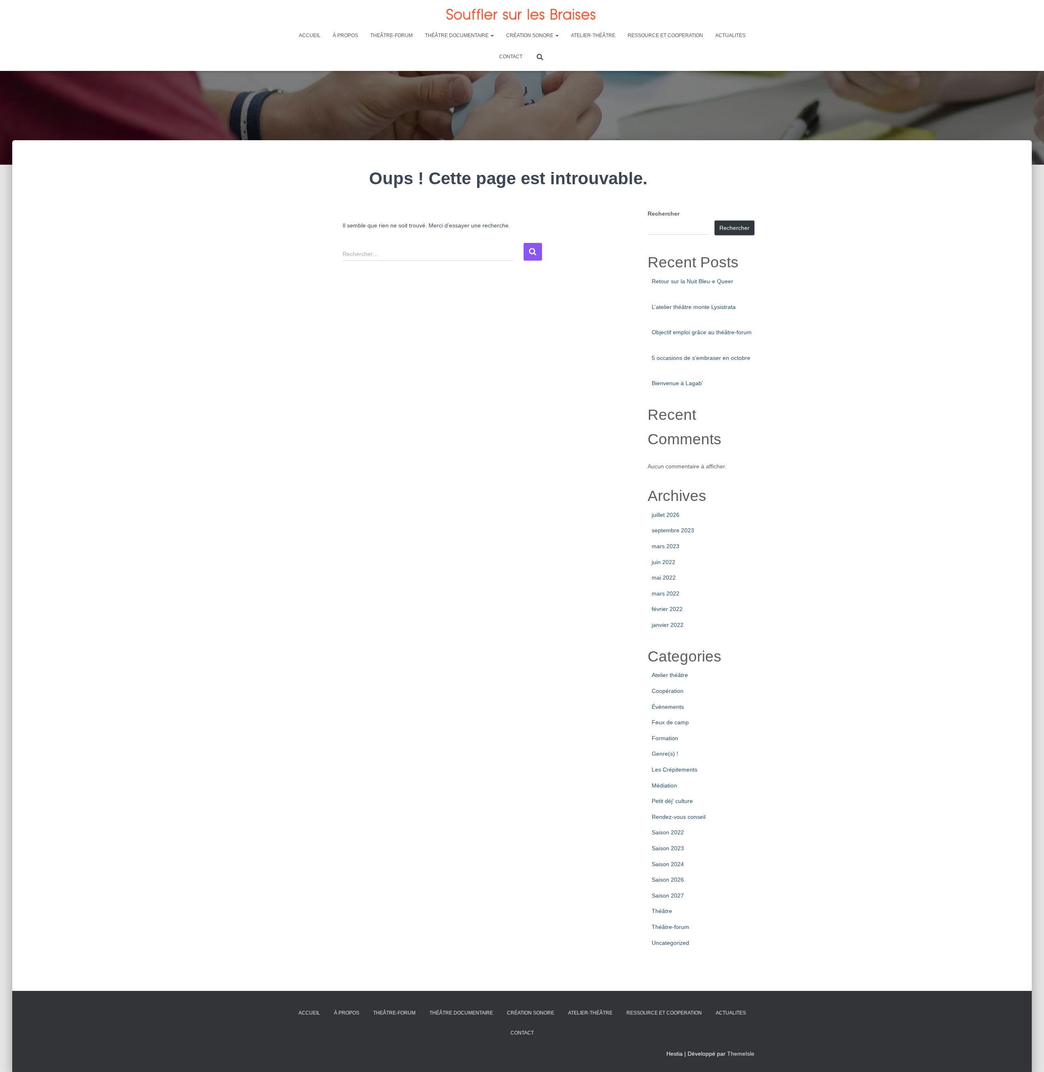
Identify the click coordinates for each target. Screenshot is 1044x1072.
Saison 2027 (668, 895)
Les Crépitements (674, 769)
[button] (492, 35)
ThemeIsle (740, 1053)
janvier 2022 (667, 625)
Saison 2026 (668, 879)
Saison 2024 (668, 864)
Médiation (664, 785)
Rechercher (663, 213)
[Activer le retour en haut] (1027, 1056)
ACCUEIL (310, 35)
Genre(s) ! (665, 753)
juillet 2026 (665, 515)
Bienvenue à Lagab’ (677, 383)
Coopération (667, 691)
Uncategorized (670, 943)
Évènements (668, 707)
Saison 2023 (668, 848)
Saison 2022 (668, 832)
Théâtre (662, 911)
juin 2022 (663, 562)
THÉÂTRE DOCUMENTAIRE (457, 35)
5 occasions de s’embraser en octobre (701, 358)
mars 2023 (665, 546)
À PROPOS (345, 35)
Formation (665, 738)
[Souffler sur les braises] (522, 14)
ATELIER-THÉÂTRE (593, 35)
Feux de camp (670, 722)
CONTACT (510, 57)
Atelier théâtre (670, 675)
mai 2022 (664, 577)
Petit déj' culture (672, 801)
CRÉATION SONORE (530, 35)
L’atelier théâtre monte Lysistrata (694, 307)
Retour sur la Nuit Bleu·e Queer (692, 281)
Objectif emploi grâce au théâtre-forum (702, 332)
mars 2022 (665, 593)
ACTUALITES (730, 35)
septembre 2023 (673, 530)
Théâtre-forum (670, 927)
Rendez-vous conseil (679, 817)
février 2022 (667, 609)
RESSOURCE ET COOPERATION (665, 35)
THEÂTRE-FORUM (391, 35)
